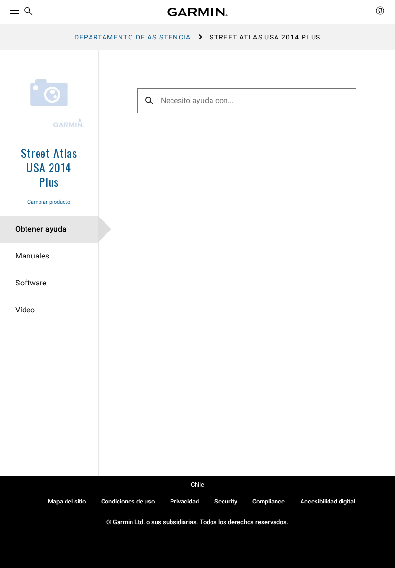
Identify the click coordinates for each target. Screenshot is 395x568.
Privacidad (184, 501)
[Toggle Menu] (6, 9)
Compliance (268, 501)
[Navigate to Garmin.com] (197, 12)
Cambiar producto (48, 202)
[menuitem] (28, 12)
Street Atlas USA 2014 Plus (49, 167)
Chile (197, 484)
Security (225, 501)
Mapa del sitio (67, 501)
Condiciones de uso (128, 501)
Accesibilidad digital (327, 501)
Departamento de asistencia (132, 37)
